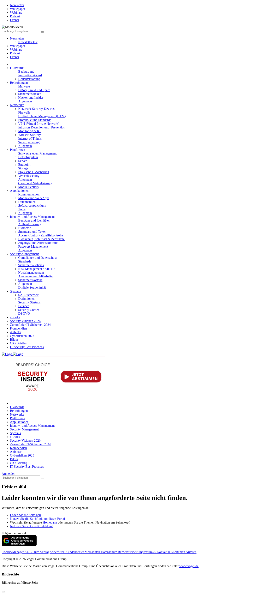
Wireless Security (29, 135)
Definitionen (26, 298)
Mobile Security (28, 187)
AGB (28, 552)
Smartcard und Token (32, 231)
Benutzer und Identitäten (34, 220)
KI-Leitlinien (177, 552)
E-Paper (23, 306)
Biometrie (24, 228)
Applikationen (19, 190)
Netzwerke (17, 105)
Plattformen (17, 149)
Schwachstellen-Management (37, 153)
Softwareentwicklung (32, 205)
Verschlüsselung (28, 175)
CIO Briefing (18, 343)
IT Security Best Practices (27, 347)
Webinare (16, 49)
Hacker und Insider (30, 97)
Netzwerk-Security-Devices (36, 108)
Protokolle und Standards (34, 120)
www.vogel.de (189, 566)
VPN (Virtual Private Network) (38, 123)
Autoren (191, 552)
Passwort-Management (33, 246)
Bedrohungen (19, 82)
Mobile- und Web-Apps (33, 198)
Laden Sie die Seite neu (25, 515)
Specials (15, 291)
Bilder (14, 339)
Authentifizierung (29, 224)
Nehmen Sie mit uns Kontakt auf (31, 526)
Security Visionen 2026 (25, 321)
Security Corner (28, 310)
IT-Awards (17, 68)
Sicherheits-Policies (31, 265)
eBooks (15, 317)
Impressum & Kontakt (153, 552)
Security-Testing (29, 142)
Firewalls (24, 112)
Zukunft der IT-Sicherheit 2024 (30, 324)
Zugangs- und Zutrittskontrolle (38, 242)
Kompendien (18, 328)
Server (22, 161)
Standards (24, 261)
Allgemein (25, 101)
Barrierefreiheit (128, 552)
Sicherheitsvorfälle (30, 280)
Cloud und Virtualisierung (35, 183)
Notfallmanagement (31, 272)
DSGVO (24, 313)
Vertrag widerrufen (52, 552)
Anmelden (8, 473)
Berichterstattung (29, 79)
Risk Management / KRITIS (36, 269)
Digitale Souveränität (32, 287)
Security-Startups (29, 302)
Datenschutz (109, 552)
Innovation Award (30, 75)
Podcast (15, 53)
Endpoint (24, 164)
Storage (23, 168)
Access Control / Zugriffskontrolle (40, 235)
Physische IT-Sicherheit (33, 172)
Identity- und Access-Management (32, 216)
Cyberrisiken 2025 (22, 336)
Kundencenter (75, 552)
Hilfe (36, 552)
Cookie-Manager (13, 552)
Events (14, 57)
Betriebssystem (28, 157)
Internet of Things (30, 138)
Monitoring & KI (29, 131)
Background (26, 71)
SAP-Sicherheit (28, 295)
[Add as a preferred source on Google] (19, 545)
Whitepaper (17, 46)
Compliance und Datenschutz (37, 257)
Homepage (50, 522)
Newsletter (17, 38)
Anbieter (15, 332)
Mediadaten (93, 552)
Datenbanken (27, 202)
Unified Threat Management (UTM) (42, 116)
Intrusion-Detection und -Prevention (41, 127)
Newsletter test (27, 42)
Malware (24, 86)
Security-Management (24, 254)
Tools (21, 209)
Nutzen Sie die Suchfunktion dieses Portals (38, 518)
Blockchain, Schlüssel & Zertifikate (41, 239)
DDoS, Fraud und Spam (34, 90)
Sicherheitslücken (29, 94)
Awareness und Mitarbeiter (35, 276)
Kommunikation (29, 194)
